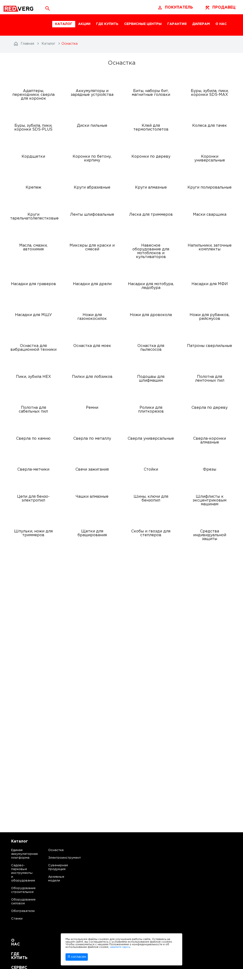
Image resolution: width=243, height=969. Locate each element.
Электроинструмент (60, 858)
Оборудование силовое (18, 901)
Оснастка (56, 850)
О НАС (221, 24)
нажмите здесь (120, 947)
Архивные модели (56, 879)
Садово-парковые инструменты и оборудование (18, 873)
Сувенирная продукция (58, 867)
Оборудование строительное (18, 890)
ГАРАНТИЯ (177, 24)
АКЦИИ (84, 24)
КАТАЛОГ (63, 24)
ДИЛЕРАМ (201, 24)
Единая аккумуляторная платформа (18, 854)
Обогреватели (18, 911)
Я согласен (77, 956)
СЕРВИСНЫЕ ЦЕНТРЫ (143, 24)
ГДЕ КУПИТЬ (107, 24)
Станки (17, 918)
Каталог (19, 841)
